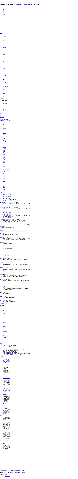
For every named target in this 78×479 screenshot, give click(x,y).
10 (5, 109)
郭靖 (1, 267)
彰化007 (4, 36)
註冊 (1, 0)
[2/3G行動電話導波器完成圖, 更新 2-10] (4, 144)
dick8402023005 (5, 86)
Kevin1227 (4, 313)
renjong (4, 57)
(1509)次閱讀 (5, 205)
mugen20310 (2, 279)
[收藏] (28, 4)
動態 (3, 8)
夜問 (3, 61)
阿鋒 (1, 292)
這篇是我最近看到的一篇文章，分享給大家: (8, 219)
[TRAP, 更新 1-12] (4, 179)
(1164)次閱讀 (5, 217)
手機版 (4, 470)
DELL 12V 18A (4, 187)
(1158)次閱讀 (5, 196)
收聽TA (4, 124)
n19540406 (2, 258)
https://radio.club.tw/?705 (19, 4)
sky (1, 262)
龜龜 (3, 308)
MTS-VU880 (4, 162)
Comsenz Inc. (7, 476)
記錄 (3, 9)
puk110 (1, 286)
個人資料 (4, 15)
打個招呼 (4, 128)
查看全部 (2, 303)
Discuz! (6, 474)
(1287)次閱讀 (5, 212)
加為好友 (4, 125)
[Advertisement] (39, 24)
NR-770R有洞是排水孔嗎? (5, 198)
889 (1, 242)
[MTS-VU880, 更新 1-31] (4, 159)
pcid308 (1, 296)
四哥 (3, 96)
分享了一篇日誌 (5, 359)
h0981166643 (5, 326)
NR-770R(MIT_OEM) (6, 169)
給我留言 (4, 127)
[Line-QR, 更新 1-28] (4, 174)
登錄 (3, 0)
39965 (6, 102)
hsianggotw (2, 237)
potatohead (4, 47)
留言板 (4, 14)
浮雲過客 (4, 75)
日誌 (3, 10)
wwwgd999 (5, 82)
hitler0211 (4, 93)
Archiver (7, 470)
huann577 (4, 68)
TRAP (4, 181)
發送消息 (4, 129)
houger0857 (5, 331)
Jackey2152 (2, 254)
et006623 (2, 117)
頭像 (1, 113)
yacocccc (4, 322)
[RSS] (39, 4)
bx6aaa (4, 43)
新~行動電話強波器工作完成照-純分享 (7, 207)
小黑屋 (1, 470)
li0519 (4, 335)
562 (5, 108)
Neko (3, 317)
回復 (8, 423)
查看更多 (29, 224)
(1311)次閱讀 (5, 200)
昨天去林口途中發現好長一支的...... (7, 202)
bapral (1, 233)
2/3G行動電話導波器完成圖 (4, 147)
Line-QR (4, 176)
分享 (3, 13)
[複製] (31, 4)
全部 (4, 226)
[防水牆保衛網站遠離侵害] (25, 470)
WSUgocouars (5, 89)
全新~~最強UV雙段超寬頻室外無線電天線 (6, 392)
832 (4, 105)
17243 (6, 103)
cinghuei (4, 54)
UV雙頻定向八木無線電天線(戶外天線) (10, 352)
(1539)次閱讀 (5, 222)
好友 (1, 33)
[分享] (35, 4)
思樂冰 (4, 79)
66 (5, 110)
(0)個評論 (9, 196)
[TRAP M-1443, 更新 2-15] (4, 134)
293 (5, 106)
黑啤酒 (1, 274)
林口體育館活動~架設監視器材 (6, 214)
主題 (3, 12)
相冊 (3, 11)
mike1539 (4, 50)
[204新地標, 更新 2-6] (4, 152)
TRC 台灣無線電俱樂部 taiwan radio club (17, 470)
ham (3, 40)
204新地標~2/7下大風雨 (4, 194)
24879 (6, 104)
